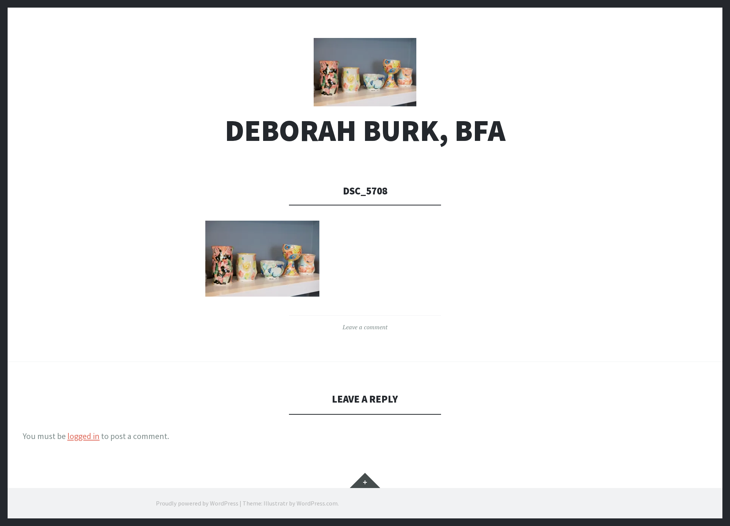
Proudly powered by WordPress (197, 503)
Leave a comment (365, 327)
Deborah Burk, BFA (365, 130)
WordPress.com (317, 503)
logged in (83, 436)
